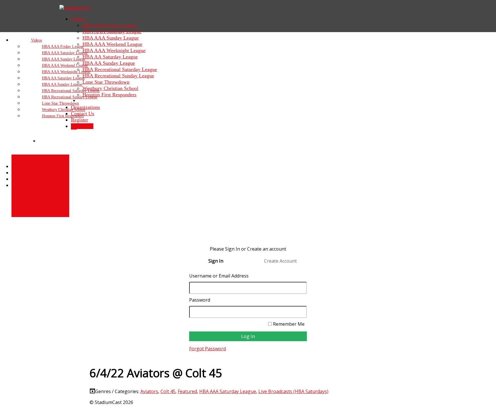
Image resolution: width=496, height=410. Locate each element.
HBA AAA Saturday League (112, 31)
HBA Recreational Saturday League (119, 69)
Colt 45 (167, 391)
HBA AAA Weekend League (112, 44)
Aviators (149, 391)
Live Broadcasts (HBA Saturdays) (293, 391)
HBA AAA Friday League (109, 25)
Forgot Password (207, 348)
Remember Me (288, 324)
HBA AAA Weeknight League (114, 50)
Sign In (43, 185)
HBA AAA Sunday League (110, 38)
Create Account (280, 261)
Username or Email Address (219, 276)
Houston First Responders (63, 116)
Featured (187, 391)
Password (199, 300)
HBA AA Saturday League (110, 57)
